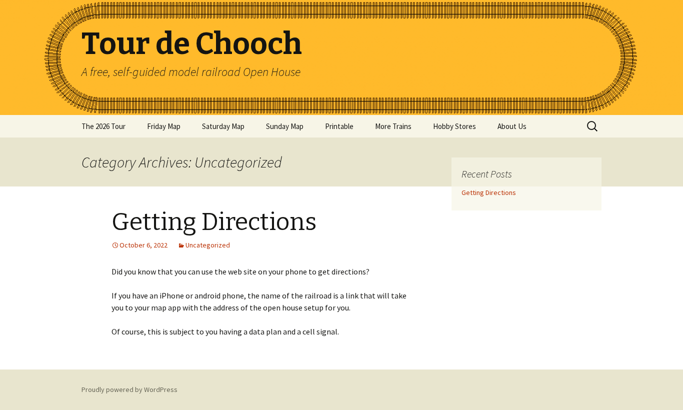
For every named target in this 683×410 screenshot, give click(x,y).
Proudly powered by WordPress (130, 389)
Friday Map (163, 126)
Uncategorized (208, 245)
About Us (512, 126)
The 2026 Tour (104, 126)
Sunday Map (285, 126)
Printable (339, 126)
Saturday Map (223, 126)
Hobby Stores (454, 126)
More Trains (393, 126)
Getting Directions (214, 222)
